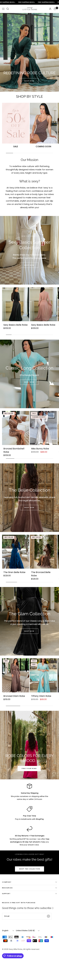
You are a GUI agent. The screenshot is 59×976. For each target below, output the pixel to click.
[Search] (7, 9)
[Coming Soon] (43, 123)
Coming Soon (43, 146)
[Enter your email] (48, 916)
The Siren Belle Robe (14, 572)
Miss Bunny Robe (40, 448)
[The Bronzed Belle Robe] (43, 552)
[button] (29, 80)
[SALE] (15, 123)
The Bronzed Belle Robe (40, 574)
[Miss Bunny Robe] (43, 428)
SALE (15, 146)
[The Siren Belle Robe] (15, 552)
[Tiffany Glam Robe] (43, 675)
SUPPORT (6, 893)
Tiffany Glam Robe (41, 696)
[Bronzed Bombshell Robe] (15, 428)
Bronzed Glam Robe (14, 696)
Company (6, 882)
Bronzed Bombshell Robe (13, 450)
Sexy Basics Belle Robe (15, 324)
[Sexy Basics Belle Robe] (15, 304)
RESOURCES (7, 888)
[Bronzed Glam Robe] (15, 675)
